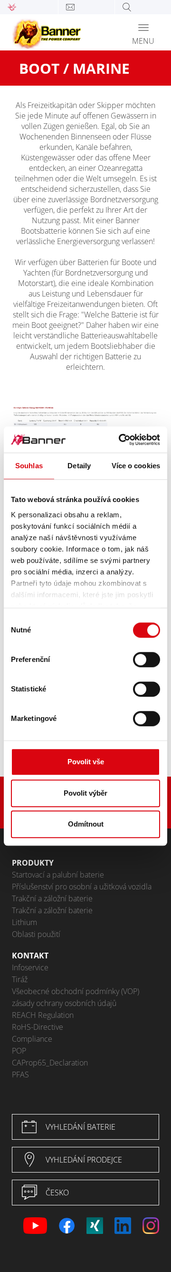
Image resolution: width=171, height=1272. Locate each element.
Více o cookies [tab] (136, 466)
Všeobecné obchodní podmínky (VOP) (75, 991)
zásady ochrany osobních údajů (64, 1003)
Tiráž (20, 979)
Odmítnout (86, 824)
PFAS (20, 1074)
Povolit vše (85, 762)
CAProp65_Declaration (50, 1062)
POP (19, 1050)
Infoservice (30, 967)
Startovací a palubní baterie (58, 874)
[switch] (146, 659)
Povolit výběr (85, 793)
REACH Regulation (43, 1015)
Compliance (32, 1039)
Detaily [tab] (79, 466)
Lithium (24, 922)
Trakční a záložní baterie (52, 898)
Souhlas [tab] (29, 466)
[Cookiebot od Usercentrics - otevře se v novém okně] (120, 440)
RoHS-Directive (37, 1027)
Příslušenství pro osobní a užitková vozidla (82, 886)
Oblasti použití (36, 934)
